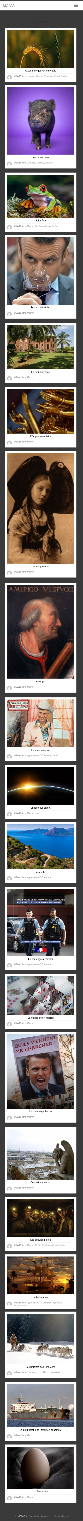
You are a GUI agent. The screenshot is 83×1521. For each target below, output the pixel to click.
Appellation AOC (35, 755)
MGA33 (9, 5)
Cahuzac (31, 162)
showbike (55, 1372)
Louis (39, 1372)
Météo (55, 755)
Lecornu (31, 75)
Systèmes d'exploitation (55, 75)
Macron (39, 75)
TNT (37, 812)
